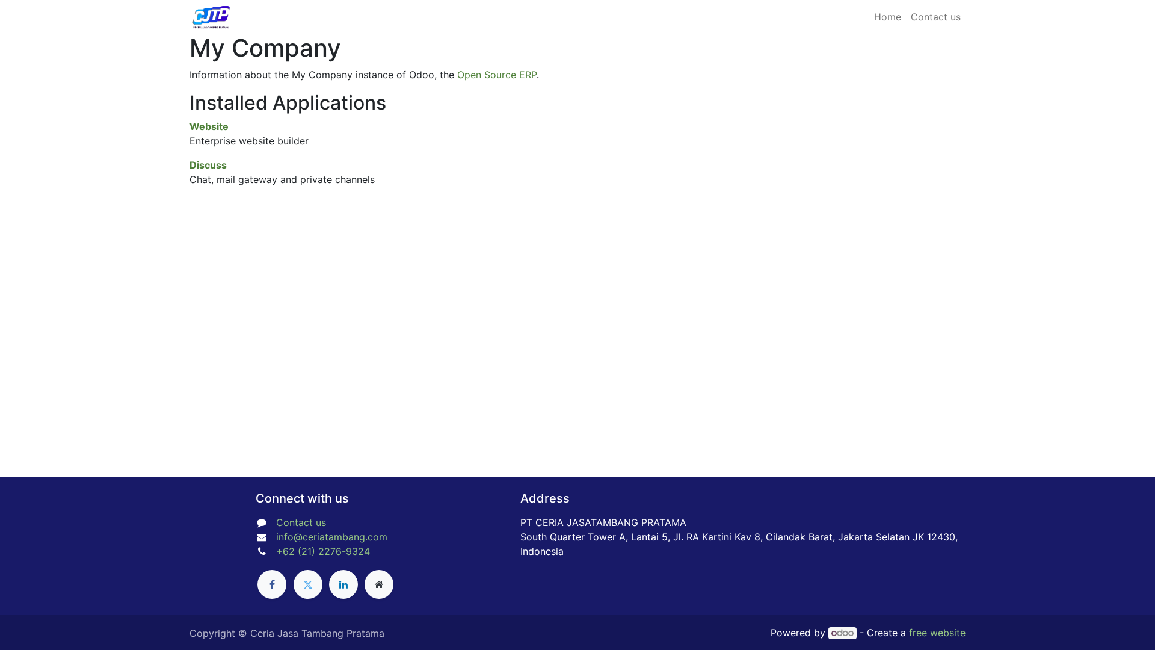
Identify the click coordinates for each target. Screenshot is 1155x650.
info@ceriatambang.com (331, 537)
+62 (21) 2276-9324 (323, 551)
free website (937, 633)
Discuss (208, 165)
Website (209, 126)
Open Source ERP (497, 75)
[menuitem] (887, 17)
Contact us (301, 522)
